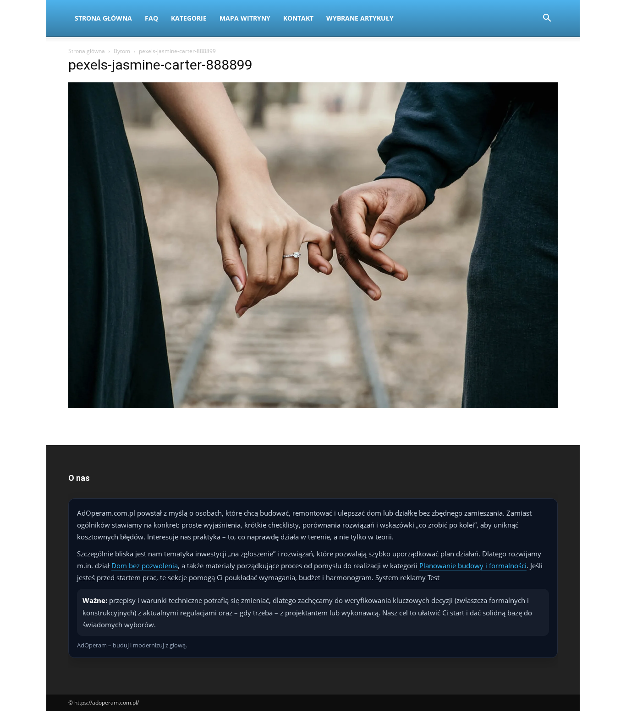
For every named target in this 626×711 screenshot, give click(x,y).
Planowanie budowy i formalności (473, 565)
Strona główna (86, 51)
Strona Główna (103, 18)
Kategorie (189, 18)
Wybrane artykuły (360, 18)
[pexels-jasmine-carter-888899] (313, 405)
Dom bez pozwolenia (144, 565)
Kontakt (298, 18)
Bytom (122, 51)
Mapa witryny (245, 18)
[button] (547, 19)
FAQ (151, 18)
